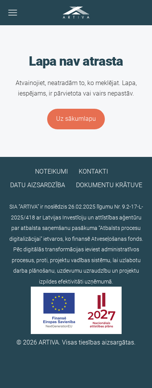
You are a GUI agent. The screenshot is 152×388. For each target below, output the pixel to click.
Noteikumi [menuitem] (51, 171)
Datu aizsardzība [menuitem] (37, 185)
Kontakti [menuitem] (93, 171)
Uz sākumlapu (76, 118)
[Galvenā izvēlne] (12, 12)
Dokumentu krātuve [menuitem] (109, 185)
